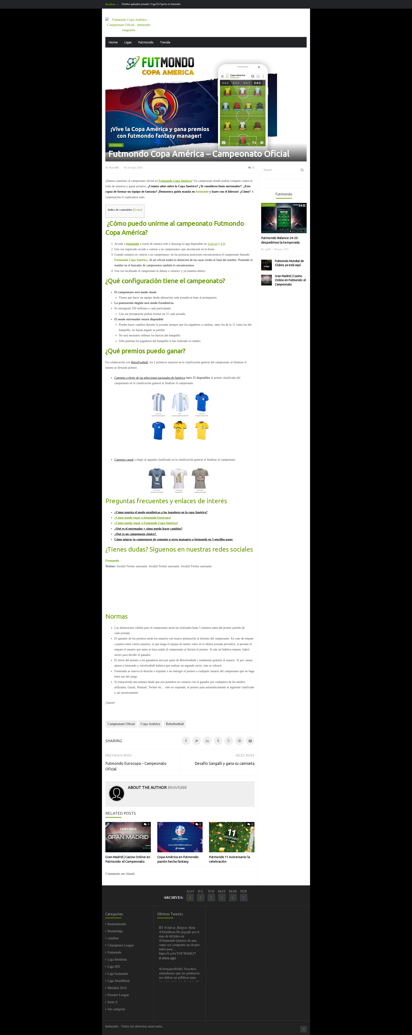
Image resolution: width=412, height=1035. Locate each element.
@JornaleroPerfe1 (171, 927)
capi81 (268, 249)
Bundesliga (115, 931)
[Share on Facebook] (186, 740)
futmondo (132, 243)
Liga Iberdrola (117, 959)
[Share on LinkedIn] (207, 740)
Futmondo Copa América (175, 180)
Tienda (165, 42)
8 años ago (167, 949)
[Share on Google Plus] (228, 740)
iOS (223, 243)
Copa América (150, 724)
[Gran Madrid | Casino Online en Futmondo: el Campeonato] (266, 280)
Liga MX (114, 966)
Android (213, 243)
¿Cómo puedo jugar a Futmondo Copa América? (146, 523)
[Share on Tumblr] (218, 740)
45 (252, 167)
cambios (113, 938)
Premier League (118, 995)
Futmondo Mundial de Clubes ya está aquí (289, 263)
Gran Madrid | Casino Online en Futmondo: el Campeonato (290, 280)
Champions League (121, 945)
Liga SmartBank (119, 981)
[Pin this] (239, 740)
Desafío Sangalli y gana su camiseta (224, 763)
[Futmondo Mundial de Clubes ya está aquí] (266, 265)
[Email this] (250, 740)
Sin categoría (116, 1009)
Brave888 (114, 167)
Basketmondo (117, 924)
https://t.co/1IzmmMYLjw (182, 944)
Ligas (128, 42)
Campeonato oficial (121, 724)
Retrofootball (175, 724)
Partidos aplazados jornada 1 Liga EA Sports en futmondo (151, 4)
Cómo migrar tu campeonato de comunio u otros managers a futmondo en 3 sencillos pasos (173, 539)
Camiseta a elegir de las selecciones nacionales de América (149, 377)
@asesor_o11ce (169, 960)
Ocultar (137, 209)
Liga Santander (118, 973)
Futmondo (145, 42)
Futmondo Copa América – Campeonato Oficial (199, 153)
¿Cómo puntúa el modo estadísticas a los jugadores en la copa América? (161, 512)
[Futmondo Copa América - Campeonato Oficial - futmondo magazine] (128, 24)
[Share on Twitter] (196, 740)
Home (113, 42)
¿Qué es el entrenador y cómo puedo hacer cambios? (148, 528)
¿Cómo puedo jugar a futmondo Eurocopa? (142, 517)
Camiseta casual (123, 459)
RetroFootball (139, 362)
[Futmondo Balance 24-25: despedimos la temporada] (284, 218)
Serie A (113, 1002)
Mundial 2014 (117, 988)
